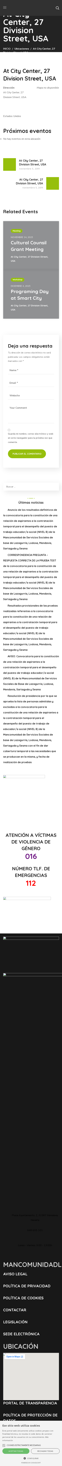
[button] (57, 8)
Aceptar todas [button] (16, 1451)
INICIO (7, 49)
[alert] (31, 1443)
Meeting (17, 231)
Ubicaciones (21, 49)
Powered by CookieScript (31, 1463)
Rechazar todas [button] (45, 1451)
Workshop (18, 279)
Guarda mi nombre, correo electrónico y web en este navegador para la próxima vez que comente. (30, 438)
